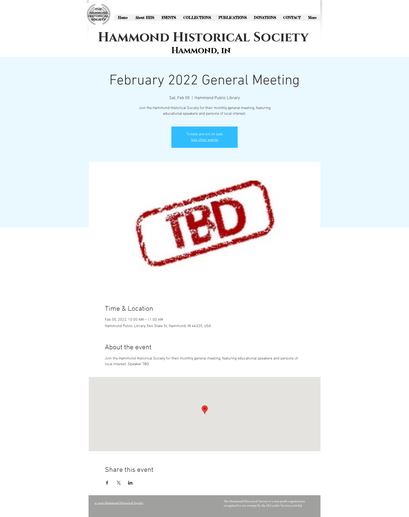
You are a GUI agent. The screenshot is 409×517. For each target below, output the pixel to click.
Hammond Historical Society (203, 37)
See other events (204, 140)
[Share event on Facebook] (107, 483)
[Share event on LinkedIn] (130, 483)
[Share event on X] (118, 483)
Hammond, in (201, 50)
